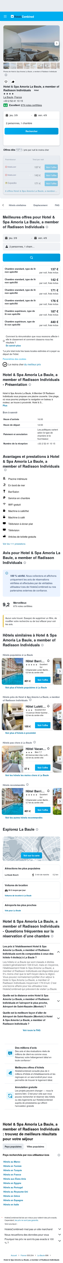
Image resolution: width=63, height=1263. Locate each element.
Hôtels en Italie (11, 1204)
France (23, 1255)
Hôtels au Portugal (13, 1187)
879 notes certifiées (31, 105)
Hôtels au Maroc (11, 1161)
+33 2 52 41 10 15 (13, 101)
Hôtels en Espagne (13, 1200)
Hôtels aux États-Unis (14, 1178)
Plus (5, 405)
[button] (5, 16)
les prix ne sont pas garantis (26, 1220)
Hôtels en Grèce (11, 1195)
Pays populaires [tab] (13, 1146)
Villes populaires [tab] (35, 1146)
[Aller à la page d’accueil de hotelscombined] (22, 16)
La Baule (41, 1255)
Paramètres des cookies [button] (14, 358)
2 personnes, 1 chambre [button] (19, 123)
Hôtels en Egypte (12, 1183)
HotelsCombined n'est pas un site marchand (28, 1229)
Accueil (14, 1255)
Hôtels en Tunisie (12, 1165)
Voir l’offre (42, 679)
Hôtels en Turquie (12, 1170)
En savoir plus (13, 345)
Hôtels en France (12, 1174)
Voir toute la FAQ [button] (31, 1030)
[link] (26, 687)
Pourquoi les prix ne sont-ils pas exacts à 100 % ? (29, 1240)
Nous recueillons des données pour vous (27, 1234)
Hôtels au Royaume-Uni (15, 1191)
